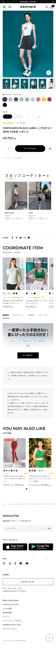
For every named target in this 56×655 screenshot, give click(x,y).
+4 (19, 470)
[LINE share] (28, 238)
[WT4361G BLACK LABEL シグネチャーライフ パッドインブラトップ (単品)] (40, 453)
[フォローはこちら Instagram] (4, 563)
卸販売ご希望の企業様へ (11, 600)
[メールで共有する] (24, 238)
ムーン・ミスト (9, 471)
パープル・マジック (16, 471)
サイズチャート (18, 315)
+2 (20, 293)
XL (39, 117)
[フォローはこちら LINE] (20, 563)
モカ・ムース (14, 471)
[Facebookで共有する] (12, 238)
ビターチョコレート (12, 471)
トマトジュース (32, 471)
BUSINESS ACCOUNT (11, 604)
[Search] (10, 7)
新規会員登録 (7, 612)
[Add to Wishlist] (50, 149)
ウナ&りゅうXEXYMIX (16, 504)
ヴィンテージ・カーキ (7, 471)
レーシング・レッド (4, 471)
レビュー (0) (42, 315)
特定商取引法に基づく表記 (12, 624)
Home (4, 504)
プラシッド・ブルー (40, 471)
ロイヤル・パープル (35, 471)
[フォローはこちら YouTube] (27, 563)
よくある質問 (7, 608)
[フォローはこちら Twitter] (10, 563)
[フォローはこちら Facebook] (15, 563)
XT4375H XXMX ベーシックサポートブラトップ (36, 302)
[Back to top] (49, 638)
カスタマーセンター (28, 582)
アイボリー (37, 471)
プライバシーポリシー (10, 629)
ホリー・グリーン (30, 471)
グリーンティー (42, 471)
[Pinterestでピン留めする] (16, 238)
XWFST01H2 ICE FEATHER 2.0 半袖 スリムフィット (13, 302)
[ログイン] (46, 7)
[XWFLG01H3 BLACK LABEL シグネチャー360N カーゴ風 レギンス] (14, 453)
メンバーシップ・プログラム (12, 620)
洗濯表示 (31, 315)
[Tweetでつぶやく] (20, 238)
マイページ (6, 616)
